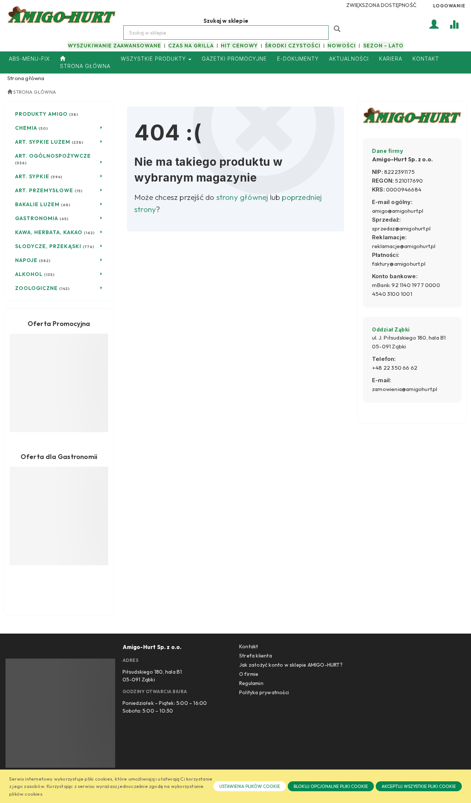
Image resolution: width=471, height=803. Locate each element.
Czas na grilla (191, 45)
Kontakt (248, 646)
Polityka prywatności (264, 692)
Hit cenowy (239, 45)
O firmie (249, 674)
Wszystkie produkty (154, 58)
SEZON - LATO (383, 45)
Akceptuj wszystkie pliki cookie (419, 786)
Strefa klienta (255, 655)
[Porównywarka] (454, 24)
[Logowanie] (434, 24)
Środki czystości (293, 45)
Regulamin (251, 683)
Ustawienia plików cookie (249, 786)
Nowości (341, 45)
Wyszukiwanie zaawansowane (114, 45)
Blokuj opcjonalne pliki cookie (331, 786)
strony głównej (242, 197)
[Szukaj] (338, 28)
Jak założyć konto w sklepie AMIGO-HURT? (291, 665)
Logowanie (449, 5)
